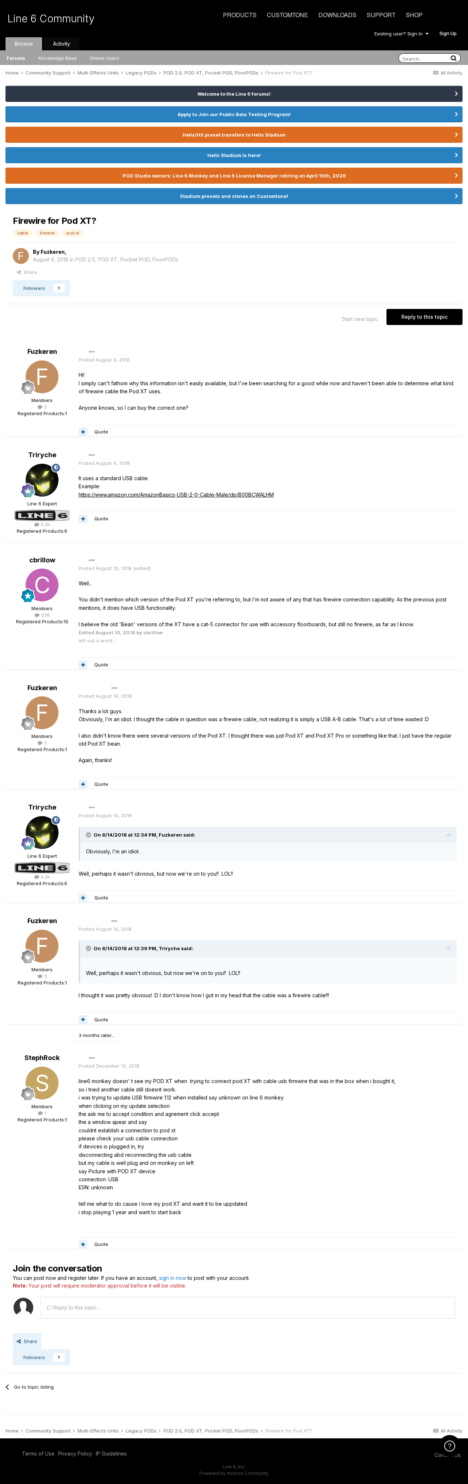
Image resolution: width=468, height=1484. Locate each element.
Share (29, 272)
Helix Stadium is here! (234, 155)
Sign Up (448, 33)
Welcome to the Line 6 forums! (234, 94)
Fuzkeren (53, 252)
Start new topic (360, 319)
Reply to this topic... (76, 1307)
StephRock (42, 1058)
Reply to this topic (424, 317)
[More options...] (91, 352)
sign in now (172, 1278)
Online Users (104, 58)
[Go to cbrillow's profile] (42, 585)
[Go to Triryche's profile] (42, 480)
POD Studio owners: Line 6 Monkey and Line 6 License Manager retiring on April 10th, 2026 (234, 176)
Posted (104, 360)
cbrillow (42, 560)
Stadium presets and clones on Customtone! (234, 196)
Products (240, 15)
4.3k (44, 524)
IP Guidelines (111, 1453)
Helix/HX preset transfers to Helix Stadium (234, 135)
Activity (61, 44)
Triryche (42, 455)
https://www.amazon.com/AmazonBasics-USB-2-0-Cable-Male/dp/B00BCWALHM (176, 495)
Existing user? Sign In (400, 34)
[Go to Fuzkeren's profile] (21, 256)
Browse (24, 44)
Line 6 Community (51, 18)
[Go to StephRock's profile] (42, 1083)
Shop (414, 15)
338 (44, 615)
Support (381, 15)
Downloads (337, 15)
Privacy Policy (75, 1453)
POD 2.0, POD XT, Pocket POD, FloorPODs (126, 259)
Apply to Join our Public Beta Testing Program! (234, 114)
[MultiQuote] (83, 432)
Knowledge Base (57, 58)
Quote (101, 432)
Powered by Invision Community (234, 1473)
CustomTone (287, 15)
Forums (16, 58)
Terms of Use (38, 1453)
